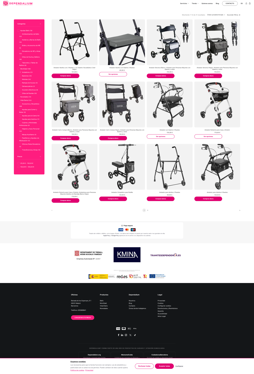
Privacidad (161, 301)
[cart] (249, 3)
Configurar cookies (164, 306)
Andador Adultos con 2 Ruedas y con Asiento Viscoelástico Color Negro (74, 68)
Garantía (161, 311)
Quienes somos (207, 3)
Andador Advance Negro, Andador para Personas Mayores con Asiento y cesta (217, 68)
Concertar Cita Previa (83, 317)
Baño (101, 301)
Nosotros (132, 301)
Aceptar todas (164, 366)
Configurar (179, 366)
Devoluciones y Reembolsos (168, 308)
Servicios (183, 3)
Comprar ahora (65, 76)
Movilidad (103, 303)
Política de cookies (77, 370)
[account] (246, 3)
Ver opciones (113, 74)
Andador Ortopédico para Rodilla (122, 192)
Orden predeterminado (215, 15)
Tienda (194, 3)
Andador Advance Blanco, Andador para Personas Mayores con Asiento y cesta (169, 68)
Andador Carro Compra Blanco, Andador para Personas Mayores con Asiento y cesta (74, 130)
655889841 (82, 310)
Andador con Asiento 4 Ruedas (170, 130)
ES (242, 3)
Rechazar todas (144, 366)
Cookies (160, 303)
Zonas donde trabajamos (137, 308)
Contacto (132, 306)
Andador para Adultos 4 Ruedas (217, 192)
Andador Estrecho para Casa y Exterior (217, 130)
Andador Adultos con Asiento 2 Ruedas (122, 67)
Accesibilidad (162, 314)
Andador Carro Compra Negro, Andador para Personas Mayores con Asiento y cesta (122, 130)
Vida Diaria (103, 306)
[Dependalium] (17, 3)
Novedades (104, 308)
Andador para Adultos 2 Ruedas (169, 192)
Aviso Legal (162, 316)
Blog (217, 3)
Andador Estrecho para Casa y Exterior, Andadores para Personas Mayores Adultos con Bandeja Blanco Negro (74, 193)
